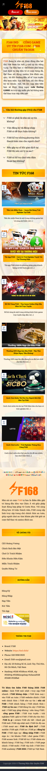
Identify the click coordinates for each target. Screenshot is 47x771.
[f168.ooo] (23, 4)
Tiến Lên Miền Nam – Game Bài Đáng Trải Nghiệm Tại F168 (23, 211)
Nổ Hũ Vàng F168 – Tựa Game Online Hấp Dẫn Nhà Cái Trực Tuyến (23, 305)
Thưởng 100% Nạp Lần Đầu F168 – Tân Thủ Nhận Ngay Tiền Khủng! (23, 352)
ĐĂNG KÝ (15, 12)
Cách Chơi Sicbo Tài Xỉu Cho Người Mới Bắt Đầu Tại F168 (23, 399)
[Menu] (3, 4)
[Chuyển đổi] (4, 118)
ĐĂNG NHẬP (31, 12)
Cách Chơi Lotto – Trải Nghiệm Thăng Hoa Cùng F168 (23, 446)
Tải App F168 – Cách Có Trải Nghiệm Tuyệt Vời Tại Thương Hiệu (23, 258)
